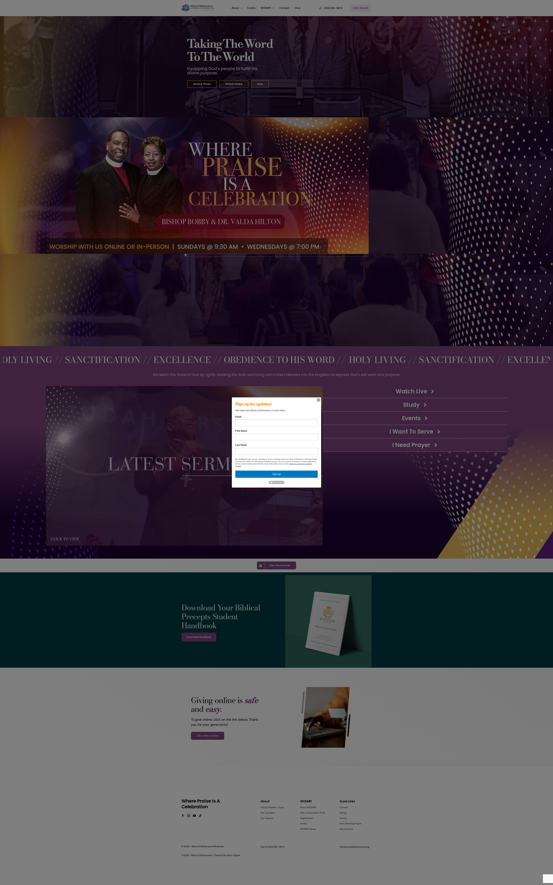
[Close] (318, 400)
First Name (241, 431)
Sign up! (276, 474)
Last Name (241, 445)
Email (238, 417)
